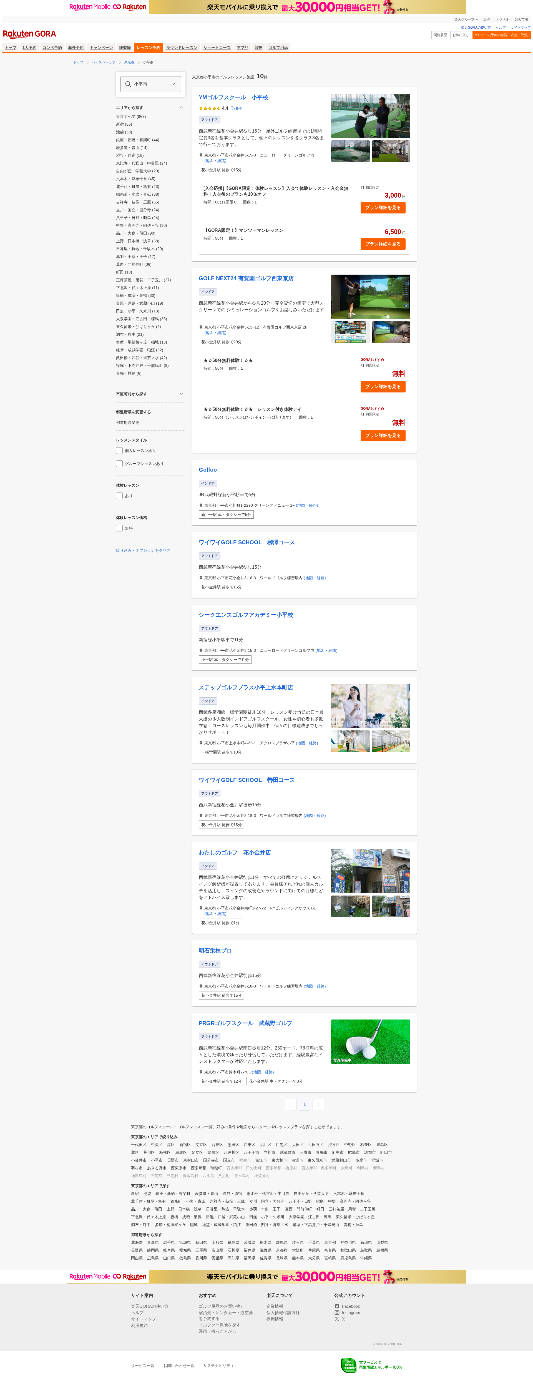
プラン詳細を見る (383, 207)
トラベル (502, 19)
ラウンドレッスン (181, 47)
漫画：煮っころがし (217, 1331)
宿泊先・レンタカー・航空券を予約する (226, 1315)
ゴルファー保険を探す (219, 1324)
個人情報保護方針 (283, 1312)
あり (129, 496)
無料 (129, 528)
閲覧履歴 (440, 35)
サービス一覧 (142, 1365)
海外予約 (76, 47)
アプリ (242, 47)
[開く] (181, 394)
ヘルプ (501, 27)
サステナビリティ (218, 1365)
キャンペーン (101, 47)
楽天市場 (521, 19)
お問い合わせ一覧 (178, 1365)
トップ (10, 47)
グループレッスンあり (144, 463)
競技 (258, 47)
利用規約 (139, 1325)
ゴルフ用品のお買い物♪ (221, 1306)
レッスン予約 (148, 47)
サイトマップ (521, 27)
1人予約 (29, 47)
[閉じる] (181, 107)
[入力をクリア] (174, 84)
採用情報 (274, 1319)
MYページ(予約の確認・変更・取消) (502, 35)
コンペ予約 (52, 47)
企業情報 (274, 1306)
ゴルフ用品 (278, 47)
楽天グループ (464, 19)
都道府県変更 (127, 422)
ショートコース (217, 47)
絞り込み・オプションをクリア (143, 550)
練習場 (125, 47)
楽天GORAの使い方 (476, 27)
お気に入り (460, 35)
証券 (487, 19)
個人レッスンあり (140, 450)
